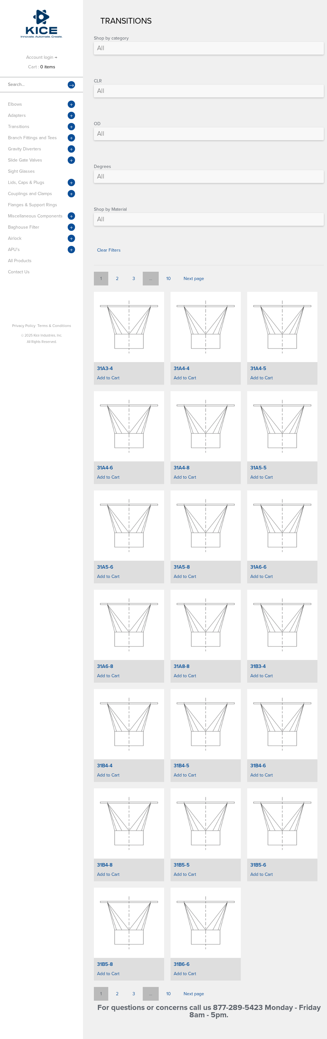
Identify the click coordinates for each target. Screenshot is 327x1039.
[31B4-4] (129, 724)
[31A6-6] (282, 525)
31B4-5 (181, 765)
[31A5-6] (129, 525)
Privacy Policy (23, 325)
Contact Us (19, 272)
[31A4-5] (282, 327)
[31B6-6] (206, 923)
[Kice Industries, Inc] (41, 12)
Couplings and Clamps (30, 193)
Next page (194, 278)
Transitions (18, 126)
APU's (14, 249)
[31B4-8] (129, 823)
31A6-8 (105, 666)
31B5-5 (182, 865)
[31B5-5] (206, 823)
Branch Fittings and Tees (32, 137)
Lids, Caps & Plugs (26, 182)
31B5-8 (105, 964)
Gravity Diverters (24, 149)
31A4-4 (181, 368)
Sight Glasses (21, 171)
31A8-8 (181, 666)
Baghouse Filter (23, 227)
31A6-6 (258, 567)
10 (168, 278)
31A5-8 (182, 567)
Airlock (14, 238)
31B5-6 (258, 865)
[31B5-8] (129, 923)
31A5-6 (105, 567)
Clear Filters (109, 250)
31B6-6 (182, 964)
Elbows (15, 104)
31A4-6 (105, 468)
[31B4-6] (282, 724)
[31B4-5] (206, 724)
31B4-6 (258, 765)
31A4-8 (181, 468)
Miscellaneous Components (35, 216)
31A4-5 (258, 368)
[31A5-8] (206, 525)
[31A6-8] (129, 625)
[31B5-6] (282, 823)
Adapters (17, 115)
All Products (20, 260)
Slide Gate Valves (25, 160)
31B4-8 (104, 865)
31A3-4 (105, 368)
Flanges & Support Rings (32, 205)
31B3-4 (258, 666)
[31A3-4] (129, 327)
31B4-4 (104, 765)
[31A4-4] (206, 327)
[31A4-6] (129, 426)
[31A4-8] (206, 426)
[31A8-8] (206, 625)
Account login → (41, 57)
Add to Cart (108, 378)
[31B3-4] (282, 625)
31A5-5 (258, 468)
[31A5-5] (282, 426)
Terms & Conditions (54, 325)
